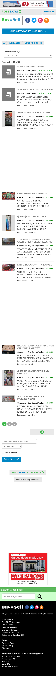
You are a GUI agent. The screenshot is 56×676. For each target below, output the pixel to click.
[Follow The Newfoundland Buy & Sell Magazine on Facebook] (28, 20)
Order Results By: (12, 52)
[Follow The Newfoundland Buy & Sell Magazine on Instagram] (40, 20)
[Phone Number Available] (51, 70)
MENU (50, 12)
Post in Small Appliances (27, 479)
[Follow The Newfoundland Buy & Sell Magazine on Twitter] (34, 20)
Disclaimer (6, 648)
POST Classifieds (27, 472)
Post (10, 11)
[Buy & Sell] (11, 19)
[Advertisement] (28, 162)
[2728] (28, 4)
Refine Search (10, 459)
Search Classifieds (9, 627)
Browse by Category (10, 630)
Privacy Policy (7, 646)
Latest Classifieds (9, 625)
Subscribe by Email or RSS (13, 635)
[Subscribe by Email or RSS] (46, 20)
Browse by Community (11, 632)
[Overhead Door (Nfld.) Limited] (28, 569)
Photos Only (11, 453)
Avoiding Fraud (8, 643)
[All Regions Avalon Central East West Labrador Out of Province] (11, 446)
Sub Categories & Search (27, 31)
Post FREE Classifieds (11, 622)
